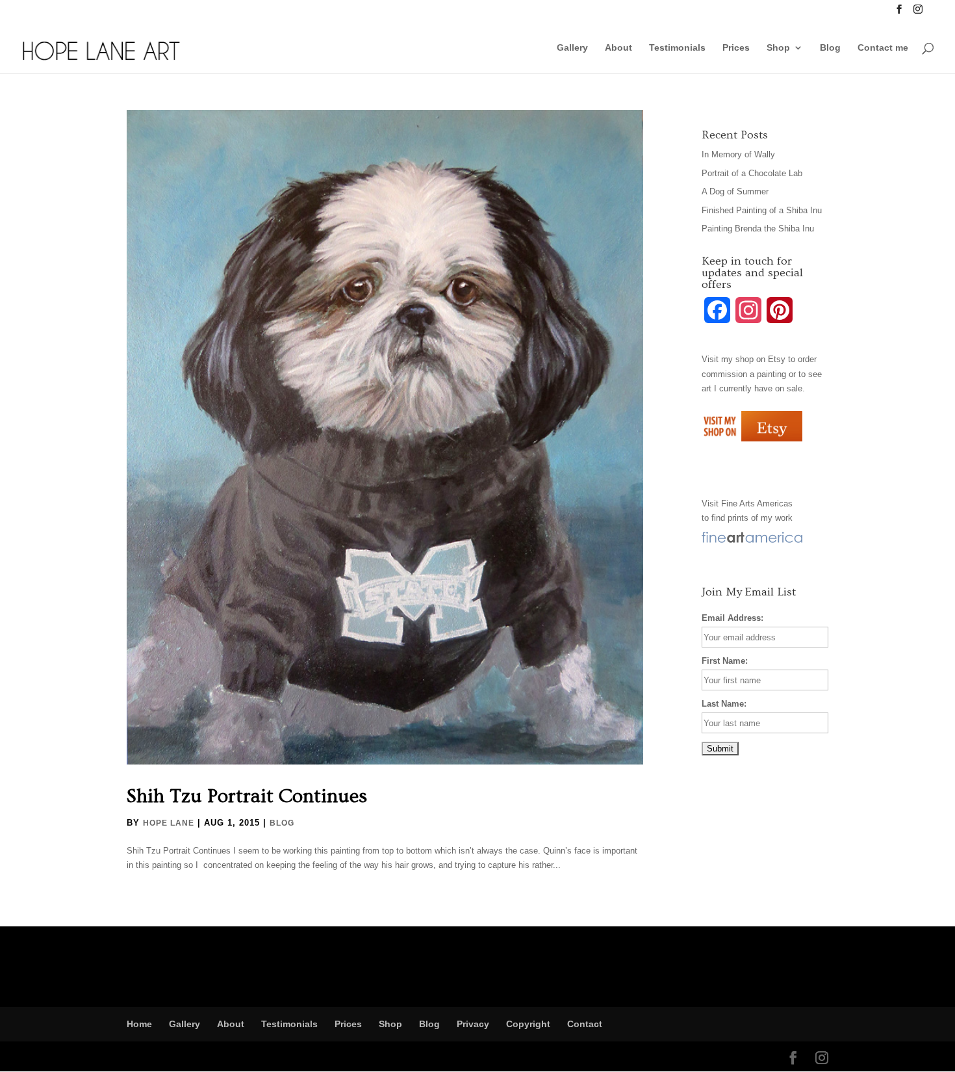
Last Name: (724, 704)
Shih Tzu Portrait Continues (247, 796)
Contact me (883, 48)
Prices (736, 48)
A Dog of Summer (735, 191)
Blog (830, 48)
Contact (584, 1024)
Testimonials (677, 48)
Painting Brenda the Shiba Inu (758, 228)
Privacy (473, 1024)
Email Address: (732, 618)
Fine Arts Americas (757, 503)
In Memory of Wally (738, 154)
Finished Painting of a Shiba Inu (762, 210)
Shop (778, 48)
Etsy (776, 359)
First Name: (725, 661)
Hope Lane (168, 823)
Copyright (528, 1024)
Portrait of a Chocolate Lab (752, 173)
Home (139, 1024)
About (618, 48)
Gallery (572, 48)
